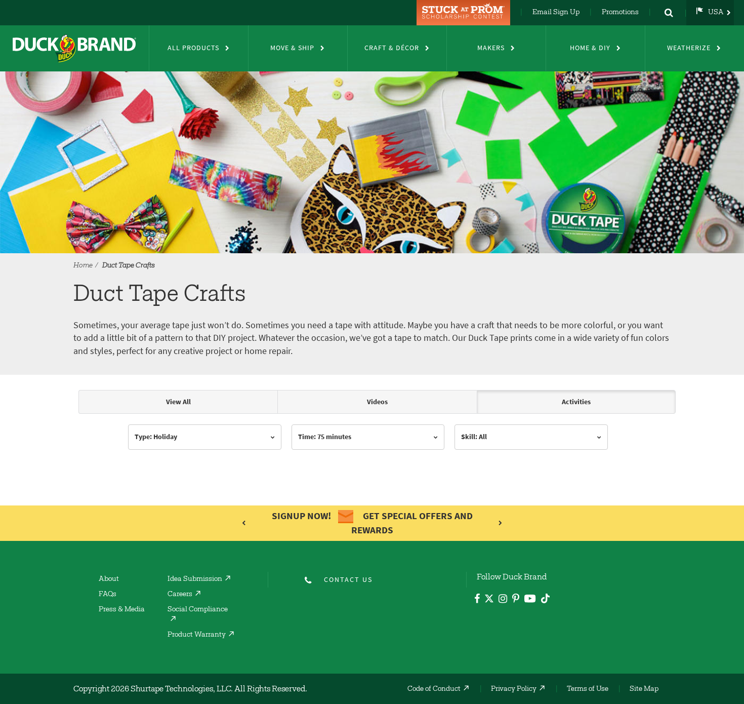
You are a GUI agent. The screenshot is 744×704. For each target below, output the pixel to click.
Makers (491, 48)
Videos (377, 402)
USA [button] (716, 12)
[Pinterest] (515, 600)
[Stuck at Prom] (464, 12)
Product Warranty (197, 635)
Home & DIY (590, 48)
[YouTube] (530, 600)
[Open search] (668, 12)
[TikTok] (545, 597)
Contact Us (348, 579)
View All (178, 402)
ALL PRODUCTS (193, 48)
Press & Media (122, 609)
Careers (180, 594)
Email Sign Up (556, 12)
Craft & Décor (391, 48)
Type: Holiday (156, 437)
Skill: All (474, 437)
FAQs (107, 594)
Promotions (620, 12)
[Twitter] (489, 600)
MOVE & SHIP (292, 48)
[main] (372, 437)
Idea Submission (195, 579)
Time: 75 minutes (324, 437)
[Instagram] (503, 600)
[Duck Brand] (74, 48)
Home (83, 265)
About (109, 579)
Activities (576, 402)
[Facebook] (477, 600)
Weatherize (689, 48)
